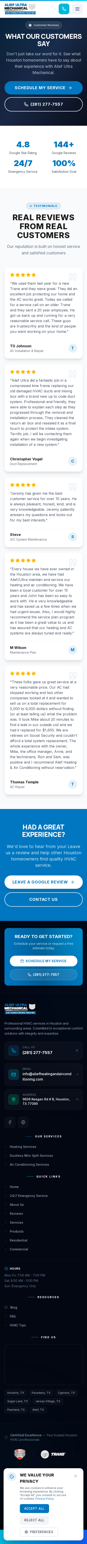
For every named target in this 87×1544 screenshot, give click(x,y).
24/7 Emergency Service (29, 1196)
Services (16, 1222)
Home (14, 1187)
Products (17, 1231)
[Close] (76, 1476)
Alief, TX (38, 1409)
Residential (18, 1240)
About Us (17, 1204)
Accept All (34, 1508)
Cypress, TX (66, 1392)
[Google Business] (23, 1122)
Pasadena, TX (41, 1392)
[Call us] (64, 9)
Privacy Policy (44, 1498)
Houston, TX (15, 1392)
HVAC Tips (18, 1325)
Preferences (41, 1532)
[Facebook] (9, 1122)
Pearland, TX (16, 1409)
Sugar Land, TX (17, 1401)
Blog (13, 1307)
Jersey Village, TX (47, 1401)
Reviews (16, 1213)
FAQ (13, 1316)
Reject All (34, 1520)
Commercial (19, 1249)
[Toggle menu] (77, 9)
